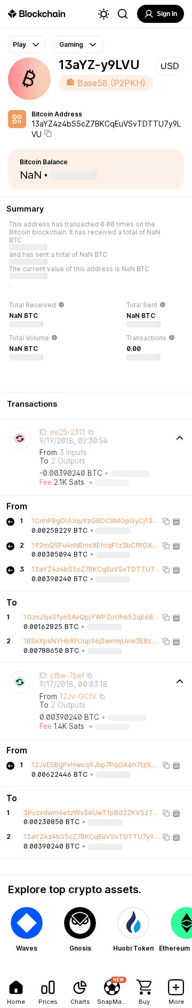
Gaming (71, 44)
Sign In (167, 14)
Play (19, 44)
